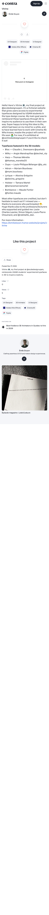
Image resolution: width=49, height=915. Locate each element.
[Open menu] (45, 3)
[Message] (44, 13)
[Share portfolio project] (27, 34)
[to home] (9, 3)
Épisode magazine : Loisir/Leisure (16, 413)
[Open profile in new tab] (4, 14)
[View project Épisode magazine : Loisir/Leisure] (24, 388)
